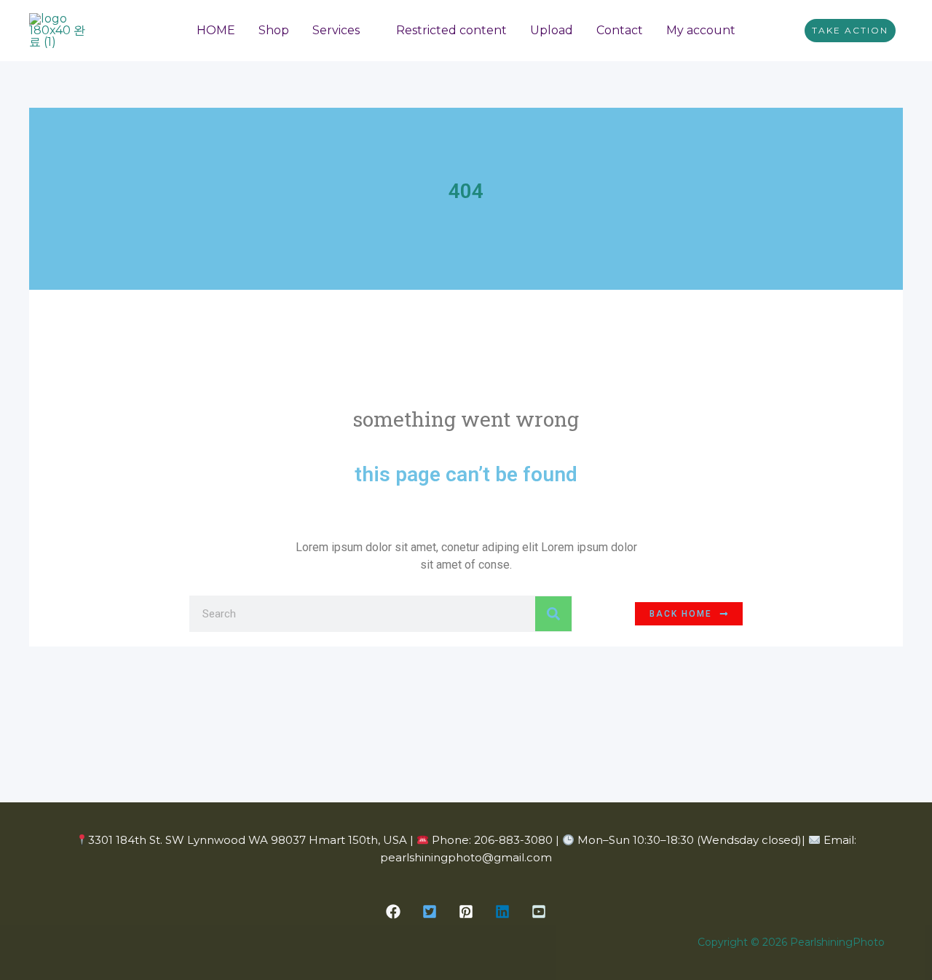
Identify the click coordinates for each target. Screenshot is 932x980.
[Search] (553, 613)
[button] (850, 30)
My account (700, 30)
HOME (216, 30)
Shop (273, 30)
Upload (551, 30)
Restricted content (451, 30)
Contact (619, 30)
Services (336, 30)
